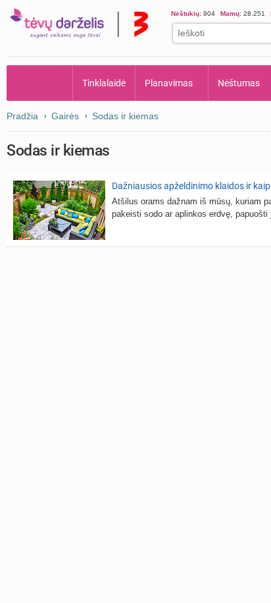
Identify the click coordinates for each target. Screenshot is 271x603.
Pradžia (40, 83)
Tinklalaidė (104, 83)
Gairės (65, 116)
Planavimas (169, 83)
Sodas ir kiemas (125, 116)
